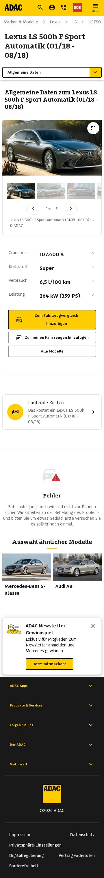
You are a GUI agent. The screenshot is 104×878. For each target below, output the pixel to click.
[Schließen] (93, 626)
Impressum (19, 834)
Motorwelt (18, 764)
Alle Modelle (52, 351)
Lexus (55, 22)
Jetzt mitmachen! (49, 663)
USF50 (94, 22)
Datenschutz (82, 834)
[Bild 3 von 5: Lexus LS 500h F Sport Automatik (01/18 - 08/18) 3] (81, 190)
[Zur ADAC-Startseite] (13, 7)
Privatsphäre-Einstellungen (35, 845)
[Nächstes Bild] (71, 209)
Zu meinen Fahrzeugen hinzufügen (57, 337)
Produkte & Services (26, 705)
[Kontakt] (63, 7)
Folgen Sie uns (21, 725)
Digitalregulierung (26, 855)
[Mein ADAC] (52, 7)
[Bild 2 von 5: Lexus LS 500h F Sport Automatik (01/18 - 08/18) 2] (51, 190)
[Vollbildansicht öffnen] (93, 128)
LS (74, 22)
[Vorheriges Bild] (33, 209)
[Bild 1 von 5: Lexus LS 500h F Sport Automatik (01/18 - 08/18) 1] (21, 190)
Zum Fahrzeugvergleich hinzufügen (56, 319)
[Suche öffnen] (40, 7)
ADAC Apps (19, 686)
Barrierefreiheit (23, 865)
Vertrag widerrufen (77, 855)
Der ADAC (17, 745)
